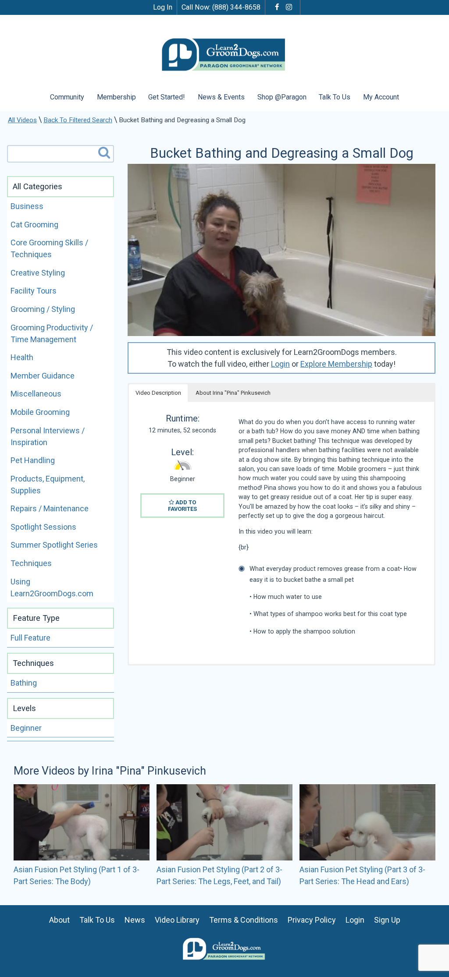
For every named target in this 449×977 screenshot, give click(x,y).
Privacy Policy (312, 919)
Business (27, 206)
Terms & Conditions (243, 919)
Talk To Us (334, 97)
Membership (116, 97)
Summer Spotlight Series (54, 544)
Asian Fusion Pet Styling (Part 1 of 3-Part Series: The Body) (76, 875)
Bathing (24, 682)
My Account (381, 97)
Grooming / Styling (43, 309)
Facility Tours (34, 290)
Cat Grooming (34, 224)
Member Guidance (43, 375)
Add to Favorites (182, 505)
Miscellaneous (36, 393)
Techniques (31, 563)
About (59, 919)
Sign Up (387, 919)
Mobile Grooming (40, 412)
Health (22, 357)
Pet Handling (33, 460)
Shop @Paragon (281, 97)
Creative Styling (38, 272)
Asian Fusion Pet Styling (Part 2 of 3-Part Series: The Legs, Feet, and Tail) (219, 875)
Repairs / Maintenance (50, 508)
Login (280, 363)
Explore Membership (336, 363)
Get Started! (166, 97)
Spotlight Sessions (43, 526)
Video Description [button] (158, 392)
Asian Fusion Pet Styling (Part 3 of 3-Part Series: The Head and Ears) (362, 875)
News (135, 919)
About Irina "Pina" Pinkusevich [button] (233, 392)
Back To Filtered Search (77, 120)
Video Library (177, 919)
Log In (162, 7)
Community (67, 97)
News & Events (221, 97)
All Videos (22, 120)
